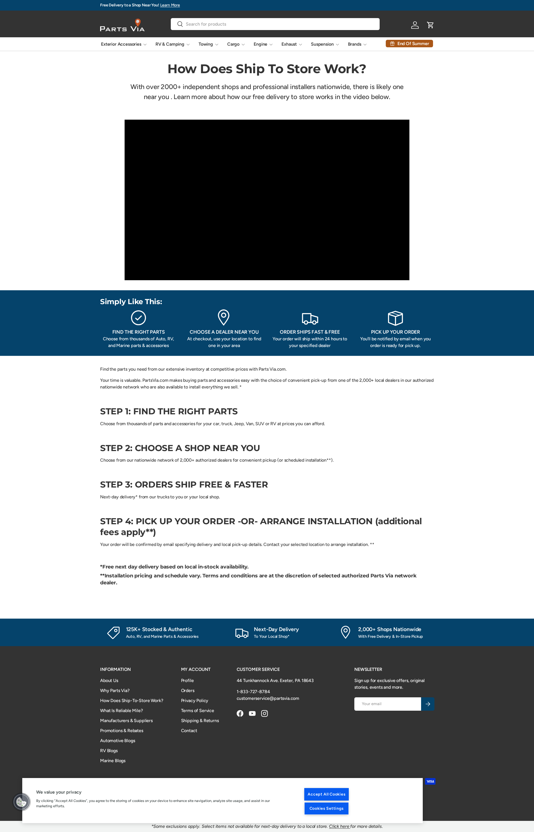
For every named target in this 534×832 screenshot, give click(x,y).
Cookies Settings (327, 808)
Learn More (170, 5)
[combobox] (275, 24)
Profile (187, 680)
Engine (260, 44)
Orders (187, 690)
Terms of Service (197, 710)
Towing (206, 44)
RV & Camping (169, 44)
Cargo (233, 44)
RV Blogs (109, 750)
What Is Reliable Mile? (121, 710)
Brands (354, 44)
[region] (222, 800)
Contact (189, 730)
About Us (109, 680)
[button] (21, 802)
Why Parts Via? (115, 690)
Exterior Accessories (121, 44)
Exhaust (289, 44)
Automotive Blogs (117, 740)
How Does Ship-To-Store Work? (131, 700)
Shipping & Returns (200, 720)
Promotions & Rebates (121, 730)
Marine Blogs (112, 760)
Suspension (322, 44)
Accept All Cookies (326, 794)
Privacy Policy (195, 700)
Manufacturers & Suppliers (126, 720)
